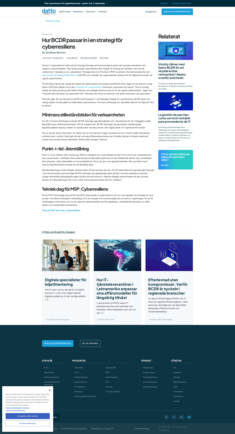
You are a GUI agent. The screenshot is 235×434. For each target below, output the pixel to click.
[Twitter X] (174, 417)
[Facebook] (166, 417)
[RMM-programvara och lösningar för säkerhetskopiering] (49, 11)
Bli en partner (90, 343)
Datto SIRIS (104, 58)
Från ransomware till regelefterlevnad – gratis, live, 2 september (74, 3)
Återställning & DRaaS (89, 58)
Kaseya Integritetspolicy (16, 410)
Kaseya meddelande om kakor (17, 408)
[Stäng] (50, 390)
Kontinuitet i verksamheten (53, 58)
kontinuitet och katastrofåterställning (60, 75)
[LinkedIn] (181, 417)
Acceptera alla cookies (28, 416)
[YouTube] (189, 417)
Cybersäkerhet (72, 58)
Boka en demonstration (177, 11)
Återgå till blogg (52, 21)
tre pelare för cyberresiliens (88, 87)
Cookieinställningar (141, 429)
